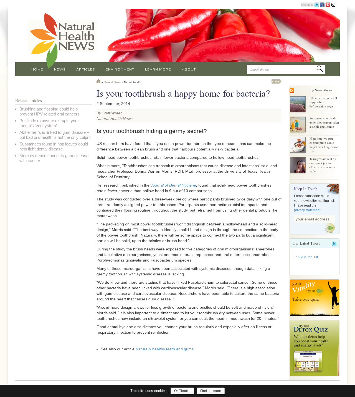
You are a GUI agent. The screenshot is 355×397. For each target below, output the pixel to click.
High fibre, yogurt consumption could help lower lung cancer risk (324, 144)
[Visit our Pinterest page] (328, 4)
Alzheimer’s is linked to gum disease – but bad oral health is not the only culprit (54, 135)
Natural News (112, 82)
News (59, 69)
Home (37, 69)
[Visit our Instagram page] (333, 4)
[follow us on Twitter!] (317, 4)
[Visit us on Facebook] (322, 4)
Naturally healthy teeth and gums (165, 349)
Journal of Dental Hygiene (173, 185)
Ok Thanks (182, 391)
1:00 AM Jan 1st (306, 257)
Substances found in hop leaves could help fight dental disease (53, 146)
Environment (120, 69)
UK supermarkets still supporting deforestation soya (323, 102)
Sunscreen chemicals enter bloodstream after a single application (324, 122)
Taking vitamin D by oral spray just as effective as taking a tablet (323, 165)
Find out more (210, 391)
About (189, 69)
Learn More (158, 69)
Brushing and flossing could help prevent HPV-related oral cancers (49, 111)
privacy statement (307, 210)
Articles (85, 69)
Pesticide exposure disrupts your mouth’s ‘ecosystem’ (49, 123)
